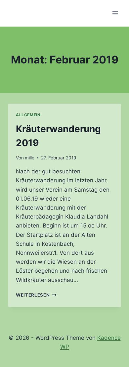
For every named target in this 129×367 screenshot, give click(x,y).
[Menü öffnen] (115, 13)
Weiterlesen (36, 295)
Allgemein (28, 114)
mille (29, 157)
